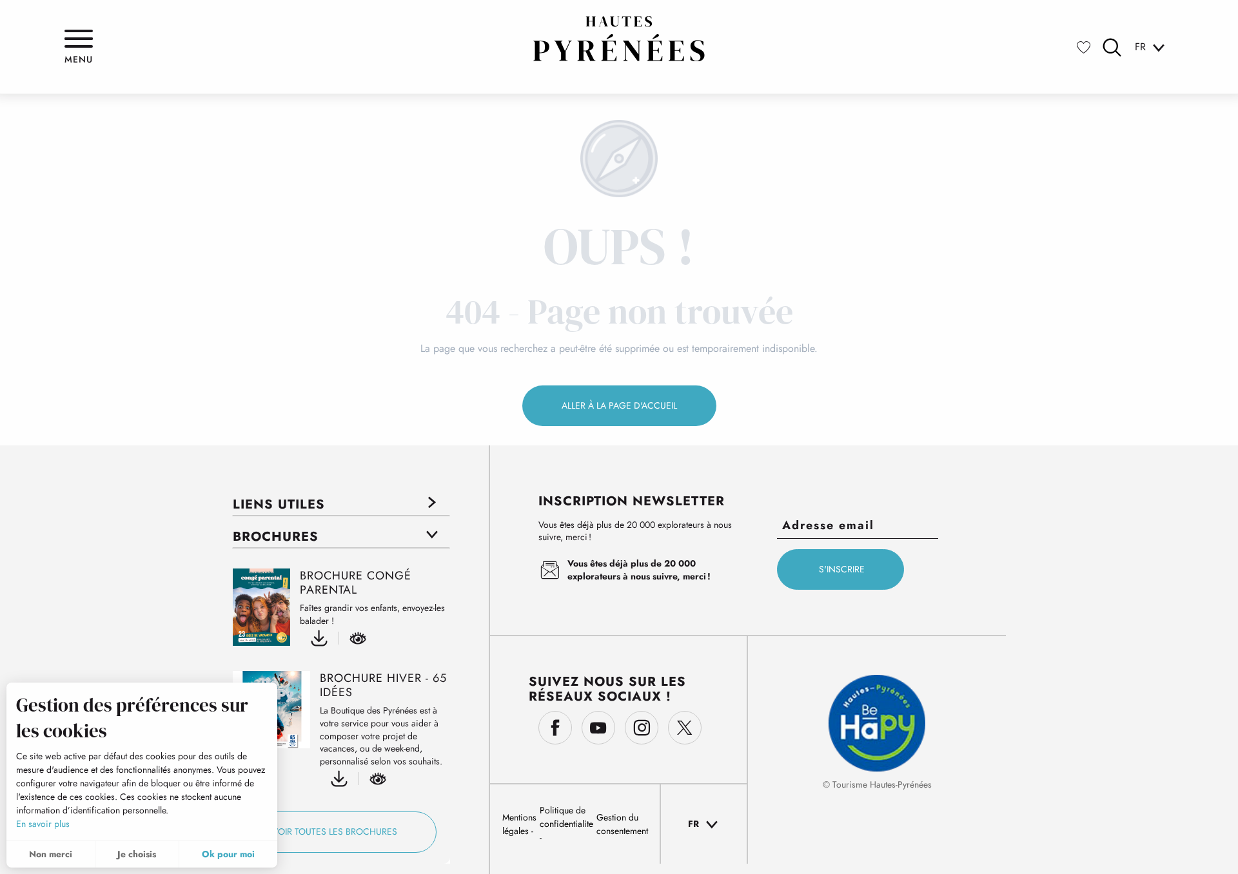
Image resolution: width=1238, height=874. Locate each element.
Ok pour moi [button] (228, 854)
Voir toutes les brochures (334, 831)
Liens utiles (279, 504)
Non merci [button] (50, 854)
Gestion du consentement (622, 824)
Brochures (276, 536)
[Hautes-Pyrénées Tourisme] (619, 38)
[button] (1112, 47)
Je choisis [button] (136, 854)
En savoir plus (43, 823)
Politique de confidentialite (566, 817)
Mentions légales (519, 824)
